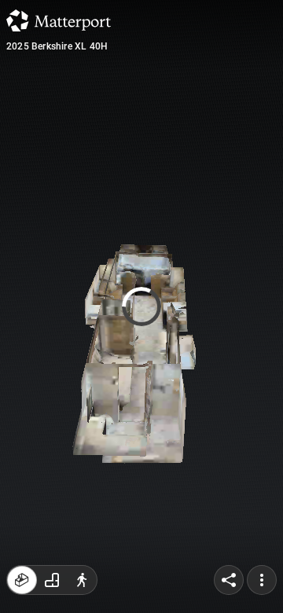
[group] (51, 580)
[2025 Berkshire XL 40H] (141, 306)
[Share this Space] (229, 580)
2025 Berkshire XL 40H (57, 46)
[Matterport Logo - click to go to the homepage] (58, 20)
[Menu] (262, 580)
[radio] (22, 580)
